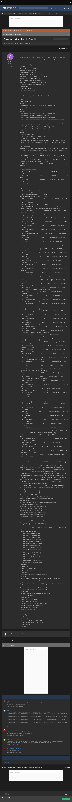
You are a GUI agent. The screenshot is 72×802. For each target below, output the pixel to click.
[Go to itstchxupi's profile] (4, 711)
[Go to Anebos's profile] (4, 43)
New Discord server (9, 645)
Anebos (8, 43)
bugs (8, 701)
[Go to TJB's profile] (4, 740)
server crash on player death (14, 730)
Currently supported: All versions (13, 34)
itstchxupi (10, 726)
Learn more (2, 2)
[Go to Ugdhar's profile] (4, 701)
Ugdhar (10, 706)
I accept (67, 799)
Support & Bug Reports (24, 43)
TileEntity (10, 735)
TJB (9, 744)
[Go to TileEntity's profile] (4, 730)
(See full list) (65, 758)
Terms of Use (22, 800)
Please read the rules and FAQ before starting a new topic (18, 30)
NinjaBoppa (6, 762)
